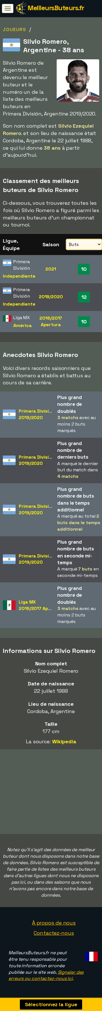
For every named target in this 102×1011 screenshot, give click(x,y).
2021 (50, 269)
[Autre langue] (90, 955)
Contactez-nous (54, 933)
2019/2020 (51, 297)
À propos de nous (54, 923)
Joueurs (14, 29)
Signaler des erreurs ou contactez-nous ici (46, 975)
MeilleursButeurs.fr (55, 7)
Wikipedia (64, 741)
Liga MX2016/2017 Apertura (41, 605)
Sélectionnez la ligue (51, 1004)
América (22, 325)
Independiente (19, 276)
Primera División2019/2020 (36, 414)
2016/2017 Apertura (50, 321)
